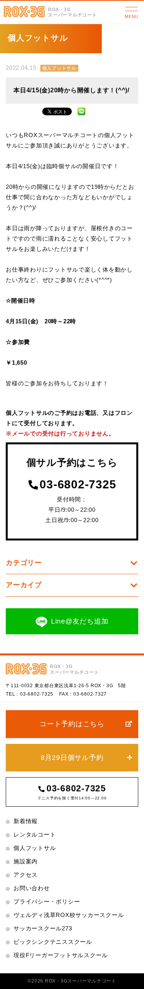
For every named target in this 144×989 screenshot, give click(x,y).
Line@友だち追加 (80, 621)
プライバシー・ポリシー (46, 901)
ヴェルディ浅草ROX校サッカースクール (68, 915)
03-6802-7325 (78, 484)
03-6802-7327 (90, 694)
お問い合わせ (31, 888)
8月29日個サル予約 (72, 757)
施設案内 (25, 861)
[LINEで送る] (81, 110)
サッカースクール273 (42, 928)
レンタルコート (34, 834)
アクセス (25, 874)
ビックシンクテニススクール (52, 941)
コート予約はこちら (72, 724)
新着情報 (25, 821)
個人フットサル (59, 68)
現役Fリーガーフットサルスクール (60, 955)
